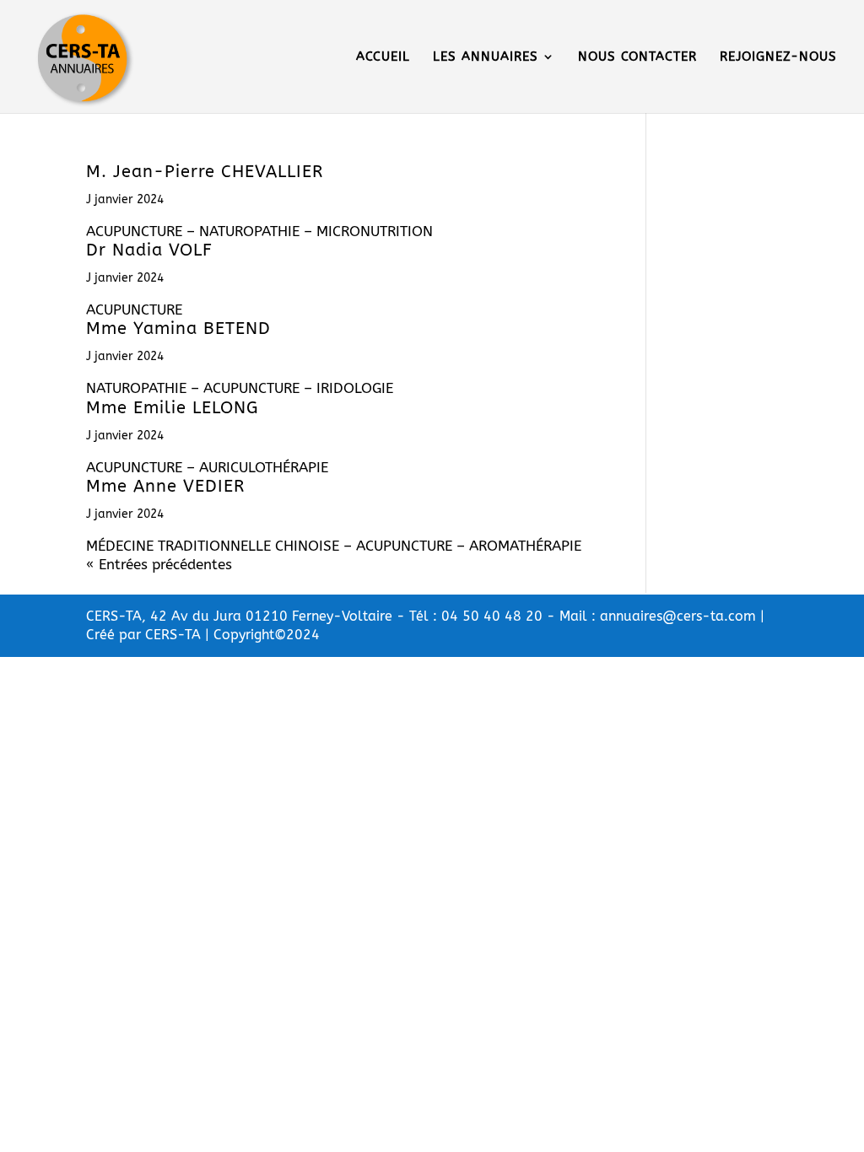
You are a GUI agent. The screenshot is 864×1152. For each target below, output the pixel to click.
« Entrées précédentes (159, 564)
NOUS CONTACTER (637, 57)
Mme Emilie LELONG (172, 407)
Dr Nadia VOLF (149, 250)
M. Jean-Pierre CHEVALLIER (204, 171)
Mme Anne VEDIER (165, 486)
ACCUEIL (383, 57)
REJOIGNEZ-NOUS (778, 57)
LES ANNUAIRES (485, 57)
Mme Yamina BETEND (178, 328)
